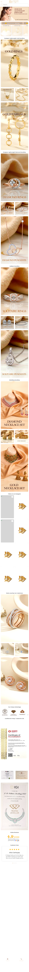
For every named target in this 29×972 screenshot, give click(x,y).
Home (7, 960)
